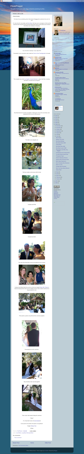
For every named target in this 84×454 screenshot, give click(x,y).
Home (32, 442)
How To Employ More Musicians (62, 162)
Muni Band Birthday (60, 141)
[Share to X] (33, 431)
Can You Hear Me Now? (59, 99)
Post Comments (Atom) (23, 445)
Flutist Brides (58, 144)
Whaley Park (33, 425)
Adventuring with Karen (59, 64)
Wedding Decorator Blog (60, 82)
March (57, 175)
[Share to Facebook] (34, 431)
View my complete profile (64, 33)
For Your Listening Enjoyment (60, 54)
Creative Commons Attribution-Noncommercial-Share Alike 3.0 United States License (57, 195)
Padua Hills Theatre (44, 287)
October (58, 129)
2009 (56, 122)
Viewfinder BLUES (59, 72)
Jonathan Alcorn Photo (60, 77)
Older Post (48, 442)
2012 (56, 117)
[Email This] (30, 431)
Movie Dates (58, 137)
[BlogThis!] (31, 431)
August (57, 132)
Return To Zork (59, 164)
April (57, 173)
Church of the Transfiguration (39, 53)
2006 (56, 182)
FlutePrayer (16, 6)
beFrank (57, 68)
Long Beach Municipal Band (27, 432)
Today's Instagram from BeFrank (61, 69)
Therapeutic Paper (60, 156)
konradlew (46, 450)
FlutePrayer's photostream (60, 108)
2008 (56, 124)
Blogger (55, 450)
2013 (56, 115)
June (57, 136)
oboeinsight (58, 53)
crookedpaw (58, 98)
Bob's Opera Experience (61, 161)
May (57, 172)
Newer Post (16, 442)
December (58, 125)
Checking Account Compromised (63, 152)
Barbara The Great (60, 139)
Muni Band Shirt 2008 (60, 146)
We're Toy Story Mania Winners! (62, 168)
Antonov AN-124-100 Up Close (62, 159)
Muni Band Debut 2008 (61, 142)
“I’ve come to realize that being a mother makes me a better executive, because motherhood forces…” (62, 89)
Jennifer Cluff (58, 57)
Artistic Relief (58, 169)
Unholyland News (59, 93)
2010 (56, 120)
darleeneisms (58, 87)
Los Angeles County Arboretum (31, 79)
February (58, 177)
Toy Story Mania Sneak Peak (62, 154)
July (57, 134)
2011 (56, 119)
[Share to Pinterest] (35, 431)
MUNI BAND (37, 420)
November (58, 127)
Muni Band (30, 23)
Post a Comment (18, 437)
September (58, 131)
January (58, 178)
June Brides (18, 432)
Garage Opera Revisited (61, 166)
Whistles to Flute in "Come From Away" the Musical (61, 59)
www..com (58, 105)
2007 (56, 181)
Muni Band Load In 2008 (61, 148)
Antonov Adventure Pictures (62, 157)
